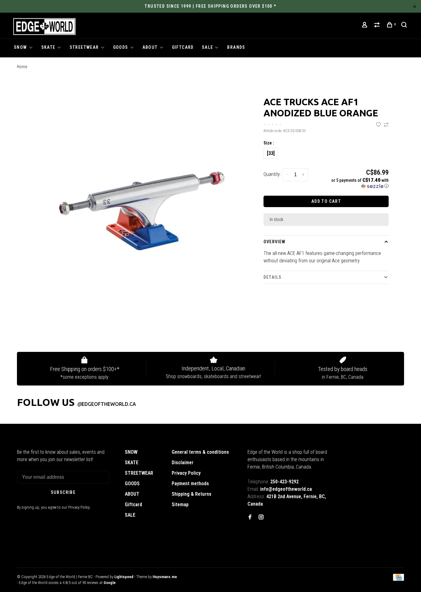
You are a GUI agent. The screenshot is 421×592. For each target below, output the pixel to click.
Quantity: (272, 174)
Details (272, 277)
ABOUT (150, 47)
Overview (274, 241)
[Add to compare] (386, 125)
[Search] (405, 25)
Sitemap (180, 504)
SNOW (20, 47)
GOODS (120, 47)
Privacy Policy (186, 473)
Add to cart (326, 201)
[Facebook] (249, 517)
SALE (207, 47)
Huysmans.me (165, 576)
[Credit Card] (398, 579)
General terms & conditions (200, 452)
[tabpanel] (139, 210)
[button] (360, 183)
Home (22, 66)
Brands (236, 47)
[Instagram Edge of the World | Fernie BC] (261, 517)
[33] (271, 153)
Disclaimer (183, 462)
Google (110, 582)
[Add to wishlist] (379, 125)
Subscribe (63, 492)
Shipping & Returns (191, 494)
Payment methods (190, 483)
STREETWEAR (84, 47)
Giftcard (183, 47)
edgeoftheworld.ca (106, 404)
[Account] (365, 25)
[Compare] (378, 25)
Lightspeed (123, 576)
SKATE (48, 47)
